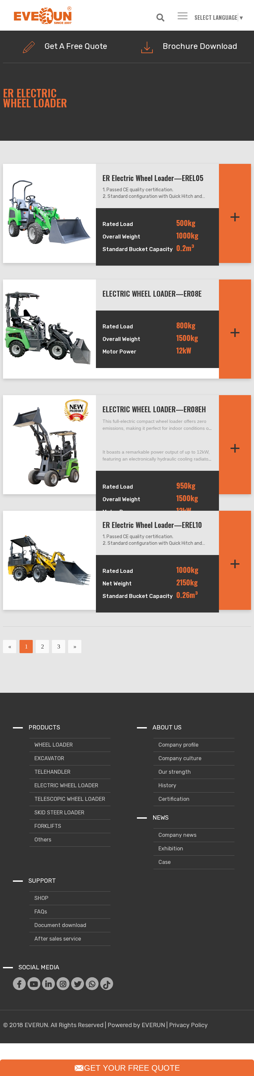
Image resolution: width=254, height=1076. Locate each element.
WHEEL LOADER (53, 745)
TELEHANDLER (51, 772)
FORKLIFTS (47, 826)
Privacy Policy (188, 1025)
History (166, 785)
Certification (173, 799)
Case (164, 862)
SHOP (40, 898)
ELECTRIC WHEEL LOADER (65, 785)
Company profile (177, 745)
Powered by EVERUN (136, 1025)
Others (42, 839)
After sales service (57, 939)
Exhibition (170, 848)
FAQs (40, 912)
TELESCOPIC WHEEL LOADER (69, 799)
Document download (59, 925)
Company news (176, 835)
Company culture (179, 758)
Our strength (174, 772)
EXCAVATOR (48, 758)
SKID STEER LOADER (58, 812)
